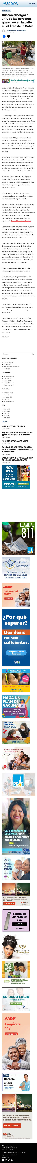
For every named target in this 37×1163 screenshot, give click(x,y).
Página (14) (7, 364)
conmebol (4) (8, 397)
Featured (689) (8, 392)
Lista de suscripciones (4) (11, 366)
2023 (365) (7, 415)
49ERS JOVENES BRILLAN (13, 426)
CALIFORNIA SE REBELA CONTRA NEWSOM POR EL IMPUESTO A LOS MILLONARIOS (17, 449)
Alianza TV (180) (9, 383)
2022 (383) (7, 417)
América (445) (8, 378)
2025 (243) (7, 411)
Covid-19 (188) (8, 381)
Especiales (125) (8, 385)
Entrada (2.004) (8, 362)
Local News (6, 10)
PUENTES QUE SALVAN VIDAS (15, 441)
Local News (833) (9, 376)
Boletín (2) (7, 369)
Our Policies (5, 1157)
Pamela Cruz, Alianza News (17, 30)
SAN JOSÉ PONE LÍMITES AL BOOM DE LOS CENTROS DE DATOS (17, 459)
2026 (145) (7, 409)
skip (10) (6, 395)
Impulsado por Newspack (9, 1155)
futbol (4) (6, 399)
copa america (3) (9, 401)
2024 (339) (7, 413)
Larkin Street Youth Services (21, 221)
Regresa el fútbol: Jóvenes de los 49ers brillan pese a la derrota (17, 433)
